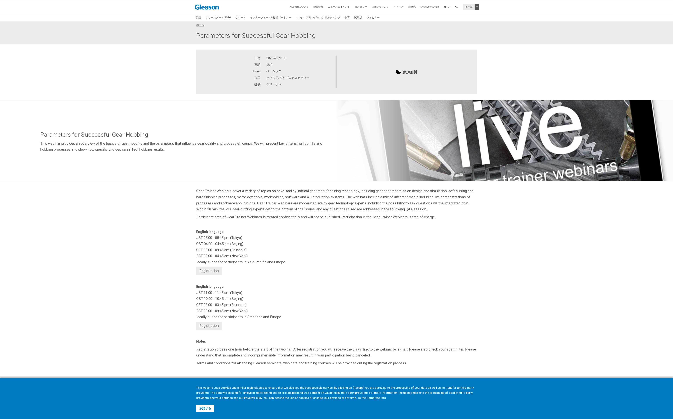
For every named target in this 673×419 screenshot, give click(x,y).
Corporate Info (376, 398)
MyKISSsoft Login (429, 6)
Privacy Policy (253, 398)
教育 (347, 17)
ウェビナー (373, 17)
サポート (240, 17)
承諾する (205, 408)
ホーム (200, 24)
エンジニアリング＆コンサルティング (318, 17)
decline (279, 398)
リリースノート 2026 (218, 17)
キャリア (398, 6)
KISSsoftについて (299, 6)
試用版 (358, 17)
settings (335, 398)
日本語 (469, 6)
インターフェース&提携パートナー (270, 17)
